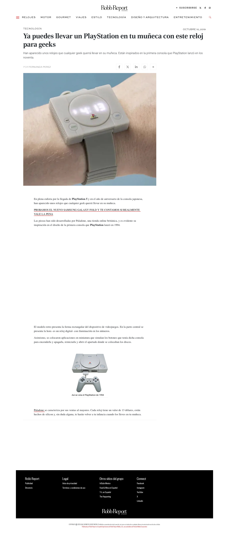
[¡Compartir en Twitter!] (128, 67)
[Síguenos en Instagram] (210, 8)
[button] (17, 17)
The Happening (105, 496)
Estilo (96, 17)
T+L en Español (105, 492)
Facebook (140, 483)
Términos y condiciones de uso (73, 487)
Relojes (29, 17)
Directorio (28, 487)
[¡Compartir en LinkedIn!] (136, 67)
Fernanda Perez (40, 67)
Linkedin (140, 501)
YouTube (140, 492)
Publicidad (29, 483)
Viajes (81, 17)
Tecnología (116, 17)
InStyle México (105, 483)
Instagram (140, 487)
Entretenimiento (188, 17)
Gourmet (63, 17)
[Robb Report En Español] (114, 8)
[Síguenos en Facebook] (205, 8)
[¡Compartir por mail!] (153, 67)
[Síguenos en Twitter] (200, 8)
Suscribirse (188, 7)
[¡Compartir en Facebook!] (119, 67)
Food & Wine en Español (108, 487)
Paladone (39, 410)
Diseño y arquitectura (150, 17)
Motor (46, 17)
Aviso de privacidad (69, 483)
